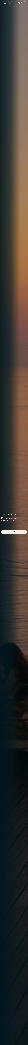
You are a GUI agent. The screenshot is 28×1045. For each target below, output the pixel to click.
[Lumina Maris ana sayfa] (6, 2)
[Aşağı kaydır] (14, 1042)
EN (21, 2)
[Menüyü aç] (25, 2)
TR (19, 2)
